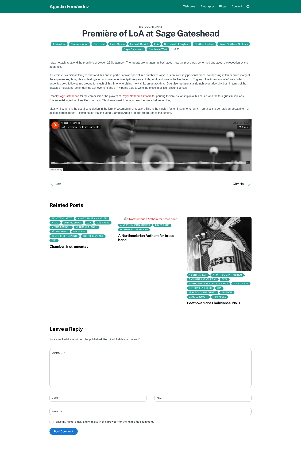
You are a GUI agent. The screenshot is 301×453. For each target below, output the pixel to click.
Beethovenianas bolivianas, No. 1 (213, 303)
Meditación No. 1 (61, 227)
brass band (162, 225)
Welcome (189, 6)
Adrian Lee (59, 44)
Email (161, 398)
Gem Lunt (99, 44)
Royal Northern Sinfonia (233, 44)
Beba (224, 279)
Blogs (223, 6)
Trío (54, 240)
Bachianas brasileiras (203, 279)
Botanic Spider (72, 223)
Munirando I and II (86, 227)
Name (56, 398)
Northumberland (204, 44)
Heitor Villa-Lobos (200, 288)
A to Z (55, 223)
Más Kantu (103, 223)
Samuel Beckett (198, 297)
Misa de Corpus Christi (202, 292)
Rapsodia (227, 292)
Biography (207, 6)
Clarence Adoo (79, 44)
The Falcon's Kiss (93, 236)
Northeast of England (176, 44)
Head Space (117, 44)
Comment (58, 353)
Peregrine (79, 231)
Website (57, 411)
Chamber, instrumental (68, 246)
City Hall (239, 184)
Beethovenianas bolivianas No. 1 (208, 283)
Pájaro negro (60, 231)
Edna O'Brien (240, 283)
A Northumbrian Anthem (92, 218)
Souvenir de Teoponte (65, 236)
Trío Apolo (219, 297)
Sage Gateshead (133, 49)
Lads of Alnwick (139, 44)
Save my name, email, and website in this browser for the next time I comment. (105, 421)
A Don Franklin (198, 275)
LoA (156, 44)
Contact (237, 6)
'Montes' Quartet (62, 218)
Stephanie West (158, 49)
